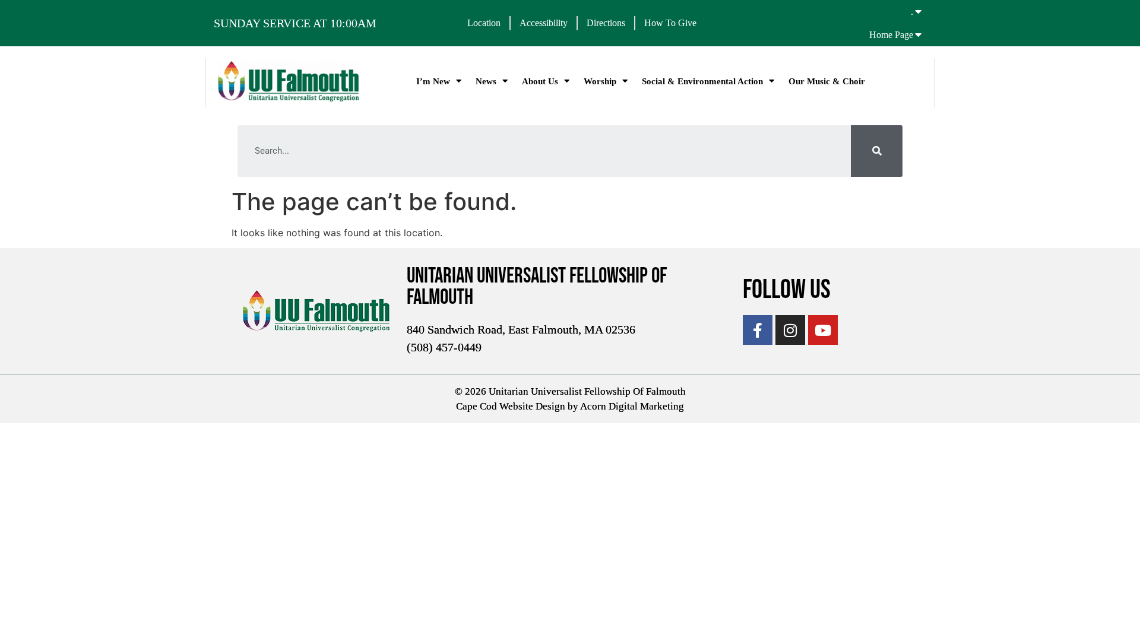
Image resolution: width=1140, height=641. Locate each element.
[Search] (876, 151)
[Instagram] (790, 330)
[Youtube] (823, 330)
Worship (600, 81)
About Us (540, 81)
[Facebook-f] (757, 330)
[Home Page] (918, 34)
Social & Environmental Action (702, 81)
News (486, 81)
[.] (918, 11)
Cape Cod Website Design (510, 406)
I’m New (433, 81)
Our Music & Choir (826, 81)
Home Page (891, 35)
